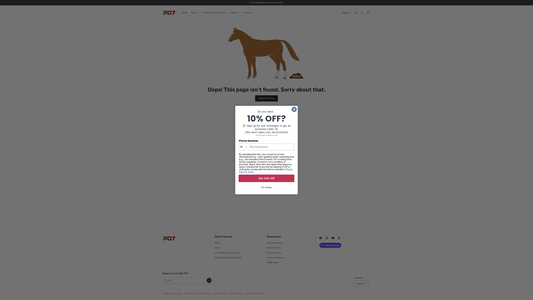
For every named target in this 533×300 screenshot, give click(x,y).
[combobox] (243, 147)
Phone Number (248, 140)
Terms (251, 172)
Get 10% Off (266, 178)
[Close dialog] (294, 109)
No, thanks (266, 187)
